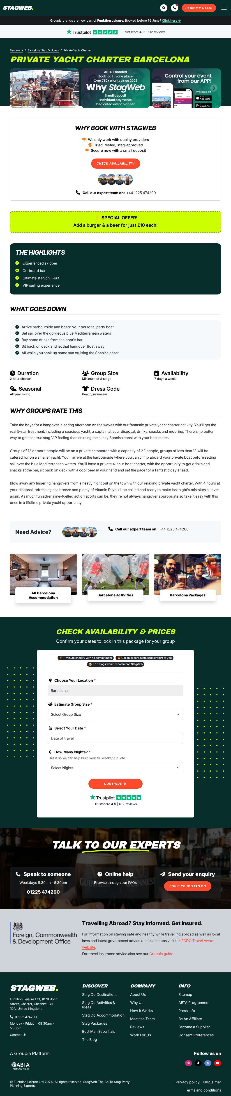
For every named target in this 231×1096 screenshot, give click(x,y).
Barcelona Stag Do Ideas (43, 50)
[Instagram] (188, 1063)
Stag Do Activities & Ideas (98, 1004)
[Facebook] (207, 1063)
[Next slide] (213, 88)
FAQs (132, 882)
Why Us (136, 1002)
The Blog (89, 1039)
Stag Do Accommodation (103, 1015)
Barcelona (16, 50)
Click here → (171, 20)
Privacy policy (188, 1082)
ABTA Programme (193, 1002)
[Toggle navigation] (224, 8)
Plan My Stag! (199, 8)
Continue (113, 784)
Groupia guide (161, 953)
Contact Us (18, 1035)
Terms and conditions (203, 1090)
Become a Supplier (194, 1027)
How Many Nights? (72, 752)
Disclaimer (212, 1082)
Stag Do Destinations (99, 994)
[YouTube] (217, 1063)
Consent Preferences (196, 1035)
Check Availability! (116, 163)
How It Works (141, 1010)
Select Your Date (70, 728)
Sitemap (185, 994)
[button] (174, 7)
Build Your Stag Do (187, 886)
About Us (138, 994)
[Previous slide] (17, 88)
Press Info (186, 1010)
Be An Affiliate (190, 1019)
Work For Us (140, 1035)
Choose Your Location (75, 680)
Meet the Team (142, 1019)
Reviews (137, 1027)
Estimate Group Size (73, 704)
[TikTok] (198, 1063)
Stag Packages (94, 1023)
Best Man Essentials (98, 1031)
